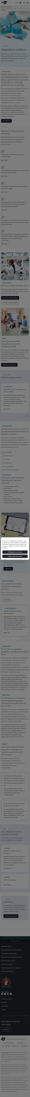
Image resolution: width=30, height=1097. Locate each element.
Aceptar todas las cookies (15, 556)
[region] (15, 548)
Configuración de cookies (15, 552)
